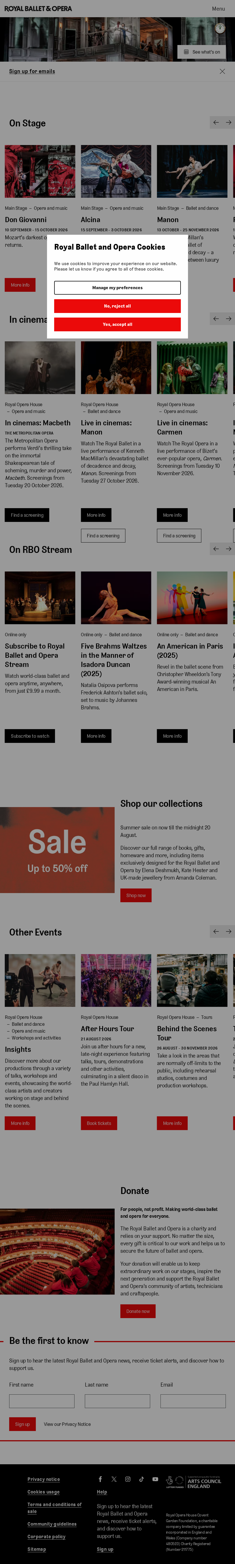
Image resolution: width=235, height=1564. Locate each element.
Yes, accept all (117, 324)
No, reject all (117, 306)
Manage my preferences (117, 287)
